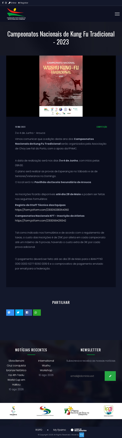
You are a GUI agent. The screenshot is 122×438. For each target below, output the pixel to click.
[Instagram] (6, 2)
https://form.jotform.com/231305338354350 (42, 210)
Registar (24, 2)
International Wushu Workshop (46, 365)
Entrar (13, 2)
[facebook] (2, 2)
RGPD (39, 430)
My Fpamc (59, 430)
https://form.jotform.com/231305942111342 (40, 220)
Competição (101, 126)
